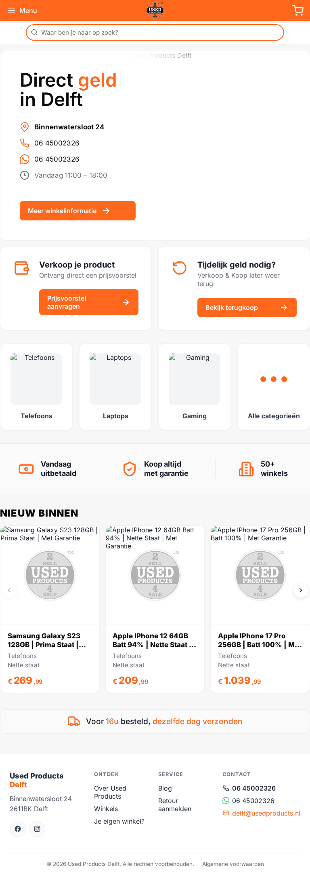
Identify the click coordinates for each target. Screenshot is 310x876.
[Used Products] (155, 10)
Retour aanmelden (174, 805)
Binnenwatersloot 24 (69, 127)
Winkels (106, 809)
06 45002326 (57, 143)
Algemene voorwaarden (233, 864)
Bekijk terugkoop (231, 307)
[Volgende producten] (300, 590)
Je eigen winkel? (119, 821)
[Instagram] (37, 829)
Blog (165, 788)
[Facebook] (18, 829)
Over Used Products (110, 792)
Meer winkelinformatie (62, 211)
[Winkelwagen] (298, 10)
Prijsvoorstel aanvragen (66, 302)
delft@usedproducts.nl (266, 813)
